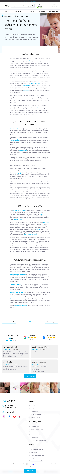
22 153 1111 (9, 406)
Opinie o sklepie (11, 335)
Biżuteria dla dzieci (14, 70)
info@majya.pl (9, 412)
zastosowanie (23, 150)
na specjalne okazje (36, 83)
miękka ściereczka (20, 139)
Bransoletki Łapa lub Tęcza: (17, 292)
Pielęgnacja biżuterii (36, 458)
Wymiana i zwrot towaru (37, 429)
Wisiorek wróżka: (14, 299)
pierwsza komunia (25, 85)
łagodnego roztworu (15, 140)
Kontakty (33, 406)
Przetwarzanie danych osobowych (39, 440)
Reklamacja (34, 432)
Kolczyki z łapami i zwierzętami (18, 274)
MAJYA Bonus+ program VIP (38, 414)
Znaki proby (34, 452)
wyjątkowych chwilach (41, 107)
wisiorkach (34, 234)
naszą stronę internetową (21, 305)
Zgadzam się (30, 470)
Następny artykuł (51, 322)
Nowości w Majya (35, 417)
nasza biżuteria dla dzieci (20, 246)
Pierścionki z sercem (15, 284)
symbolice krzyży (18, 219)
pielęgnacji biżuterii (20, 173)
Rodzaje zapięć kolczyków (37, 449)
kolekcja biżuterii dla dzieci (20, 210)
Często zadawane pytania (37, 455)
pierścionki (46, 222)
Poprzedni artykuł (9, 322)
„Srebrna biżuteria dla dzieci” (36, 60)
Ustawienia (30, 467)
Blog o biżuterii (34, 411)
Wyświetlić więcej (30, 376)
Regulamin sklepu (35, 437)
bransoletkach (27, 234)
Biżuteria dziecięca (14, 129)
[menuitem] (5, 11)
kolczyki (38, 229)
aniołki (41, 214)
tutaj (32, 464)
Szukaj (33, 6)
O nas (32, 408)
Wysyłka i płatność (35, 435)
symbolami (26, 90)
